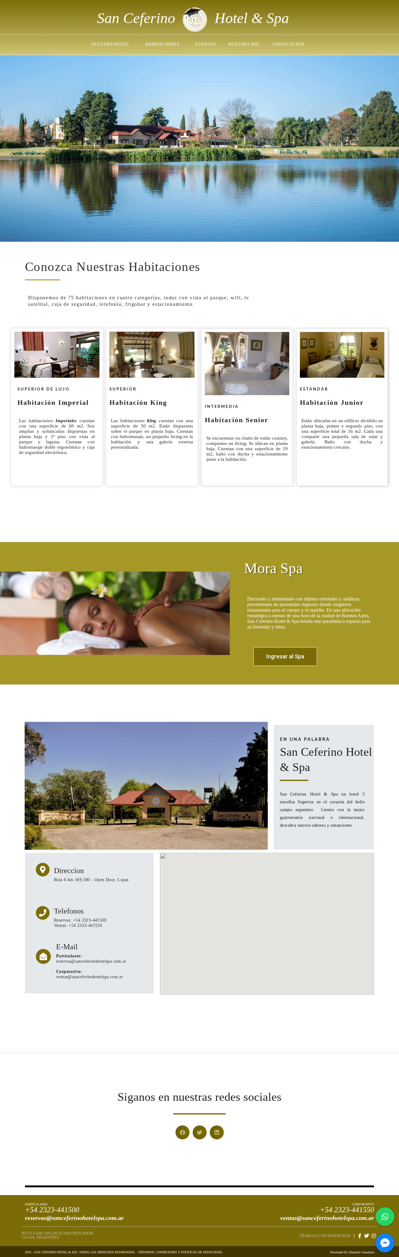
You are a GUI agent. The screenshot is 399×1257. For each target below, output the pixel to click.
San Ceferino (136, 18)
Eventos (205, 44)
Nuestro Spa (243, 44)
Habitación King (138, 402)
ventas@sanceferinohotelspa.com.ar (327, 1217)
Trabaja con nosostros (324, 1235)
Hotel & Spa (251, 18)
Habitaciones (162, 44)
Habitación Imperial (53, 402)
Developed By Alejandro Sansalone (352, 1252)
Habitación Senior (236, 420)
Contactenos (288, 44)
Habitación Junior (332, 402)
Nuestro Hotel (110, 44)
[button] (182, 1132)
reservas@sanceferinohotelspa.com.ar (74, 1217)
